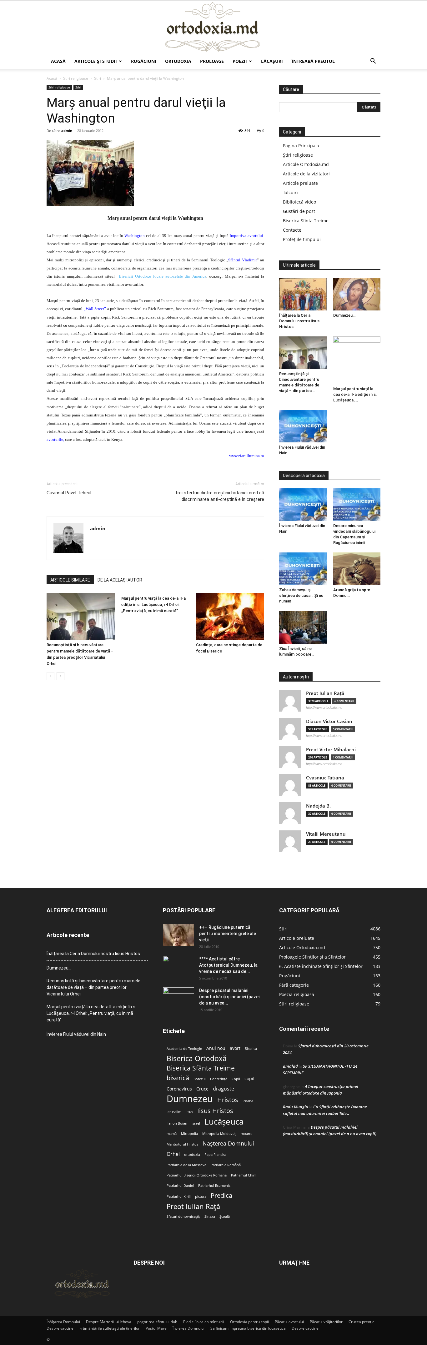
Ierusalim (174, 1112)
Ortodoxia (178, 61)
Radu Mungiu (295, 1107)
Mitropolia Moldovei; (219, 1133)
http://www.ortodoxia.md (324, 707)
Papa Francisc (215, 1154)
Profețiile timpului (302, 239)
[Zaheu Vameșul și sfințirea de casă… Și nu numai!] (303, 568)
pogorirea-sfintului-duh (157, 1321)
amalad (290, 1066)
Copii (236, 1079)
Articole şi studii (95, 61)
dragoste (223, 1089)
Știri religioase (298, 155)
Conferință (218, 1079)
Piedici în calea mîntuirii (203, 1321)
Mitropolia (189, 1133)
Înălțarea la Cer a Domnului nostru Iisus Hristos (299, 321)
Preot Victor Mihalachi (331, 750)
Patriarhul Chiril (243, 1175)
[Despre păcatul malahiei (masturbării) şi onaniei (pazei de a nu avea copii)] (178, 998)
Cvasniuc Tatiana (325, 778)
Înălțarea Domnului (63, 1321)
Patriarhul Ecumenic (214, 1185)
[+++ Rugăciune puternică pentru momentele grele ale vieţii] (178, 935)
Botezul (199, 1079)
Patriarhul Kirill (179, 1196)
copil (249, 1078)
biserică (178, 1078)
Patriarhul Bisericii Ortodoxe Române (197, 1175)
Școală (224, 1216)
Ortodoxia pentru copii (249, 1321)
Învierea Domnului (188, 1328)
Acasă (58, 61)
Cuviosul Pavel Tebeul (69, 493)
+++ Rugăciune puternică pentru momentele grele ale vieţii (227, 933)
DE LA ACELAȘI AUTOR (120, 579)
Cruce (202, 1089)
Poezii (240, 61)
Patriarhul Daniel (180, 1185)
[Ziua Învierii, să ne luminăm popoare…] (303, 627)
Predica (221, 1195)
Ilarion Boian (177, 1123)
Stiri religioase (75, 78)
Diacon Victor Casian (329, 721)
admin (66, 130)
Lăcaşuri (272, 61)
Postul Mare (156, 1328)
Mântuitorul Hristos (182, 1144)
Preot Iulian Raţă (325, 693)
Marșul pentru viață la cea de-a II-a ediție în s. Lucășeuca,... (355, 394)
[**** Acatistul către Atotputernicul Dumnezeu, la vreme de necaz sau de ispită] (178, 967)
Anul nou (215, 1048)
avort (235, 1048)
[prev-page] (50, 676)
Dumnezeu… (344, 315)
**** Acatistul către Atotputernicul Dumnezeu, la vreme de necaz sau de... (228, 965)
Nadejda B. (318, 806)
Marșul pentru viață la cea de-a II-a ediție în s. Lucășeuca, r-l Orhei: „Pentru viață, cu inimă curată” (153, 604)
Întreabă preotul (313, 61)
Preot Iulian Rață (193, 1206)
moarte (246, 1133)
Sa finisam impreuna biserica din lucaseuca (248, 1328)
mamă (172, 1133)
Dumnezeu (190, 1099)
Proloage (212, 61)
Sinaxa (209, 1216)
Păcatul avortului (289, 1321)
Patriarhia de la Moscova (186, 1165)
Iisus (189, 1112)
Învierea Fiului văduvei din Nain (76, 1034)
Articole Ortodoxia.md (306, 164)
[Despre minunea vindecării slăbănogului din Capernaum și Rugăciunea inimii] (357, 504)
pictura (200, 1196)
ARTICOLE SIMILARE (70, 579)
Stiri (97, 78)
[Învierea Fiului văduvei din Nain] (303, 426)
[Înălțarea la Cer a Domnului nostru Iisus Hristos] (303, 294)
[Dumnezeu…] (357, 294)
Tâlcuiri (290, 192)
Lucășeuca (224, 1121)
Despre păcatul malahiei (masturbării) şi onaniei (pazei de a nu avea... (229, 996)
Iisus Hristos (215, 1110)
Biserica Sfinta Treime (306, 221)
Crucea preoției (362, 1321)
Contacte (292, 230)
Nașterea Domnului (228, 1143)
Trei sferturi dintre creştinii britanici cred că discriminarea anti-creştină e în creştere (219, 496)
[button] (372, 62)
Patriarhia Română (226, 1165)
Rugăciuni (143, 61)
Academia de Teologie (184, 1048)
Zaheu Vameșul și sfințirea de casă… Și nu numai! (301, 595)
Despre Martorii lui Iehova (108, 1321)
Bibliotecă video (299, 202)
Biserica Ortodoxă (197, 1058)
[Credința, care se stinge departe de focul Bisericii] (230, 616)
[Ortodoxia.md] (213, 27)
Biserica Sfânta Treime (201, 1068)
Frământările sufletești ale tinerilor (109, 1328)
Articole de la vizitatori (306, 174)
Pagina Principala (301, 146)
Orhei (173, 1154)
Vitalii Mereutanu (326, 834)
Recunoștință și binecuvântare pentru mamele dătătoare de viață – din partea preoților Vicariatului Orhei (93, 987)
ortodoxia (192, 1154)
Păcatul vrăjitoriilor (326, 1321)
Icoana (248, 1101)
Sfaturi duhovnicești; (183, 1216)
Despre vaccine (60, 1328)
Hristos (227, 1099)
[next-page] (60, 676)
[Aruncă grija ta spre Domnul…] (357, 568)
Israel (196, 1123)
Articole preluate (300, 183)
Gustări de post (299, 211)
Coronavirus (179, 1089)
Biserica (251, 1048)
